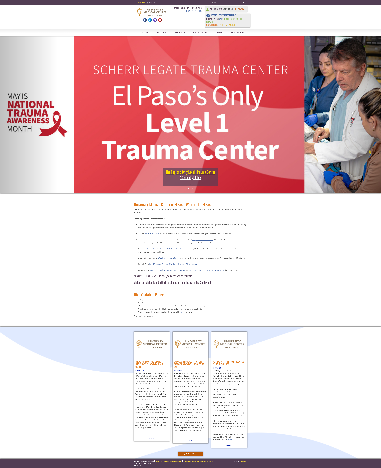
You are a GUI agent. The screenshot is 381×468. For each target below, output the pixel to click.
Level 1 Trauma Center (152, 233)
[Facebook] (144, 20)
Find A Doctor (143, 32)
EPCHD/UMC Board (237, 32)
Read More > (152, 438)
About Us (219, 32)
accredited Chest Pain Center (152, 249)
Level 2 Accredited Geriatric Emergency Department (167, 270)
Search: (214, 2)
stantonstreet (244, 461)
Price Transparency (204, 461)
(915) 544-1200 (151, 2)
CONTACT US (198, 7)
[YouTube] (160, 20)
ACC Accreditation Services (176, 249)
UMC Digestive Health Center (168, 258)
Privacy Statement (165, 461)
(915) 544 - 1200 (137, 465)
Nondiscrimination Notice (176, 461)
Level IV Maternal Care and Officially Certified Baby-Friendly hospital (173, 264)
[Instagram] (154, 20)
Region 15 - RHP (195, 461)
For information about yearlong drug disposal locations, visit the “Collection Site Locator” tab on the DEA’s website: (228, 437)
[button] (28, 112)
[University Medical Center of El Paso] (152, 11)
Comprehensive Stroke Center (202, 240)
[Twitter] (149, 20)
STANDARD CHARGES (212, 18)
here (181, 312)
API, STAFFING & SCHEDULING (194, 10)
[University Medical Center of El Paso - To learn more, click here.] (190, 112)
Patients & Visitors (200, 32)
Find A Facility (162, 32)
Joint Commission (187, 461)
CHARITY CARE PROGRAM (227, 24)
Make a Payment (239, 8)
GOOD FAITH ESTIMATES (212, 24)
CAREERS (176, 7)
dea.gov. (230, 439)
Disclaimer (157, 461)
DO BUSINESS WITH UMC (187, 7)
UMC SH (221, 18)
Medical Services (181, 32)
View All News (189, 453)
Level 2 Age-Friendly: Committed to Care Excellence (207, 270)
